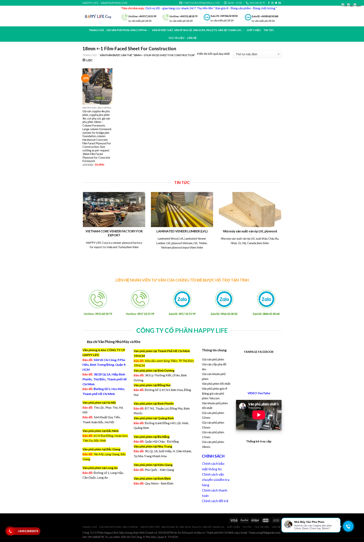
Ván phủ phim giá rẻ (214, 388)
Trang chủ (96, 30)
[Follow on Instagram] (272, 3)
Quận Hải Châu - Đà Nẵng (162, 441)
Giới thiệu (233, 526)
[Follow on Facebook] (269, 3)
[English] (350, 5)
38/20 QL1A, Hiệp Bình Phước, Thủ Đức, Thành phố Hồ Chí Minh (104, 379)
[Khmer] (357, 5)
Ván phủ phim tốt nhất (216, 383)
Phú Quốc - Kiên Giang (159, 469)
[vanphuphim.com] (98, 16)
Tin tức (247, 526)
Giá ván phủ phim (213, 359)
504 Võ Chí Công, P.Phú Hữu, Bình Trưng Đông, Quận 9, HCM (104, 364)
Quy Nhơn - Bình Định (159, 483)
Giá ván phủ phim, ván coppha (118, 526)
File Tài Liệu (176, 37)
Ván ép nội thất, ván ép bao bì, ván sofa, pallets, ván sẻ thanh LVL (182, 526)
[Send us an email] (279, 3)
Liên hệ (192, 37)
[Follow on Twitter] (276, 3)
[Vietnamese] (344, 5)
